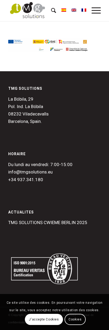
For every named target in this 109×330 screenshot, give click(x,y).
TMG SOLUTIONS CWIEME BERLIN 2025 (47, 222)
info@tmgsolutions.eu (30, 172)
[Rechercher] (51, 10)
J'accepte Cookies (44, 319)
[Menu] (93, 10)
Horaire (17, 154)
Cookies (75, 319)
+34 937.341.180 (25, 179)
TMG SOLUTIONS (25, 88)
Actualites (21, 212)
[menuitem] (51, 10)
